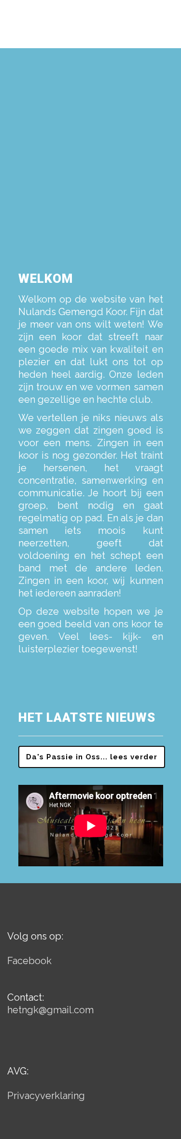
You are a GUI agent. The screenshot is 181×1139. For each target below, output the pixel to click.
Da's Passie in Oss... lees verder (91, 757)
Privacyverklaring (46, 1095)
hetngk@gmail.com (50, 1010)
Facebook (29, 961)
